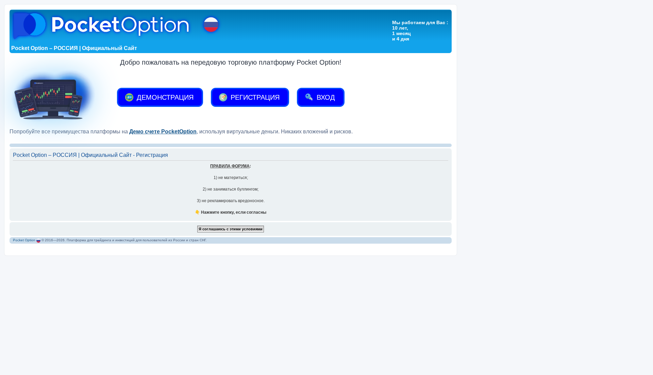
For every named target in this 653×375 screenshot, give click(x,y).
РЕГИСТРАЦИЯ (254, 97)
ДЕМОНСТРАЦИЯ (164, 97)
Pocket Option (24, 240)
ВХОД (325, 97)
